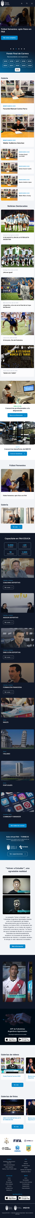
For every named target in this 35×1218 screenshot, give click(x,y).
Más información (17, 946)
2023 (23, 65)
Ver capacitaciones (16, 854)
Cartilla (9, 1180)
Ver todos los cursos (17, 825)
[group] (12, 1111)
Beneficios (9, 1190)
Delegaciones (9, 1188)
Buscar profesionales (16, 415)
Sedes (26, 1167)
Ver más (15, 527)
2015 (5, 61)
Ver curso (7, 587)
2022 (17, 65)
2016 (11, 61)
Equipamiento (25, 1186)
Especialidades (26, 1188)
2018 (23, 61)
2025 (17, 70)
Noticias (26, 1163)
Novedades (9, 1182)
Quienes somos (26, 1165)
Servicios (9, 1186)
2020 (5, 65)
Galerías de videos (26, 1171)
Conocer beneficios (16, 453)
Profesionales (25, 1184)
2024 (30, 65)
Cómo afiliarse (9, 1184)
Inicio (26, 1161)
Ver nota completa (9, 46)
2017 (17, 61)
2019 (29, 61)
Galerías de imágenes (25, 1169)
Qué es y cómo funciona (26, 1182)
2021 (11, 65)
